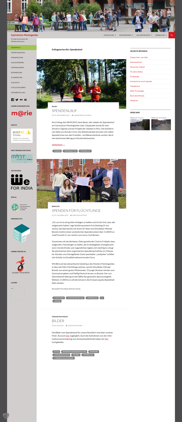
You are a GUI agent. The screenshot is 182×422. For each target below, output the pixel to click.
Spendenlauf (64, 110)
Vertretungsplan (18, 52)
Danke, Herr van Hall (138, 57)
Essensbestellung (18, 92)
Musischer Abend (137, 67)
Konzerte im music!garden (141, 81)
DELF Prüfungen (137, 91)
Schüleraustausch (61, 355)
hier (67, 335)
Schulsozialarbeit (18, 87)
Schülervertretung (76, 298)
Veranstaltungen (60, 317)
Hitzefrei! (134, 100)
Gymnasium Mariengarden (24, 35)
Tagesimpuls (16, 47)
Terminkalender (17, 67)
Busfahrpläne (16, 72)
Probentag (134, 76)
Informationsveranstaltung (74, 351)
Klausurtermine (17, 62)
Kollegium (15, 82)
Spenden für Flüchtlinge (76, 210)
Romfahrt (94, 351)
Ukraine (57, 301)
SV (102, 298)
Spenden (57, 151)
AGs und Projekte (143, 35)
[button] (6, 416)
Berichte (56, 206)
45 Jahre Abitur (136, 72)
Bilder (58, 321)
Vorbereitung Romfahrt (64, 358)
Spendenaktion (70, 151)
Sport (54, 106)
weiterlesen (58, 144)
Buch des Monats (137, 96)
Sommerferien (136, 62)
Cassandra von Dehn (82, 115)
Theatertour (135, 86)
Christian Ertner (79, 215)
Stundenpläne (16, 77)
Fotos (56, 351)
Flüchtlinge (59, 298)
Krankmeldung (17, 57)
